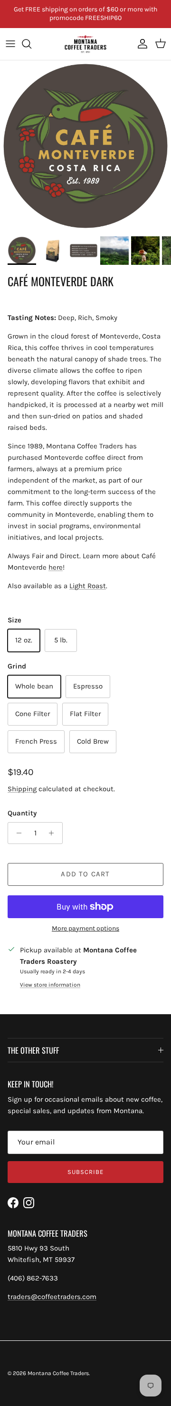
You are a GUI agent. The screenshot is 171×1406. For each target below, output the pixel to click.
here (55, 567)
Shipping (22, 789)
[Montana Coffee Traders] (85, 44)
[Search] (31, 43)
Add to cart (85, 874)
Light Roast (87, 586)
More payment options (85, 928)
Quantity (22, 813)
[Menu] (10, 43)
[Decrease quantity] (16, 833)
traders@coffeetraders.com (52, 1296)
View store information (50, 984)
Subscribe (85, 1171)
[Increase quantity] (54, 833)
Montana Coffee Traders (58, 1373)
